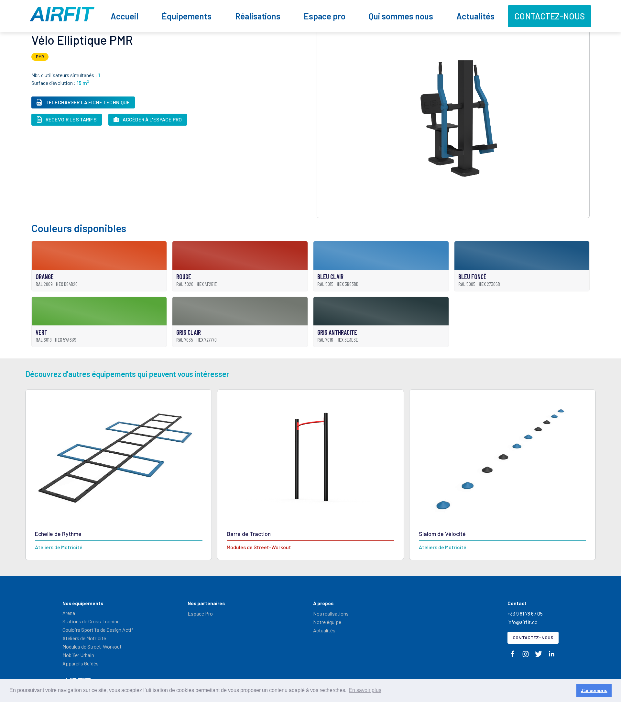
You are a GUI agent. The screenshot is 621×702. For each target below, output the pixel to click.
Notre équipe (327, 622)
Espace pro (324, 16)
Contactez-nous (549, 16)
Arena (68, 613)
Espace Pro (200, 613)
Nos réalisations (331, 613)
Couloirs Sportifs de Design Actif (97, 630)
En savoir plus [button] (365, 690)
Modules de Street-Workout (92, 646)
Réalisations (257, 16)
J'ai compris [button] (594, 690)
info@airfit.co (522, 622)
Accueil (124, 16)
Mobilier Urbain (78, 655)
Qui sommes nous (401, 16)
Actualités (475, 16)
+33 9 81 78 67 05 (525, 613)
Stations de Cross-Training (91, 621)
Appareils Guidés (80, 663)
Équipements (187, 16)
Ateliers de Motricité (84, 638)
